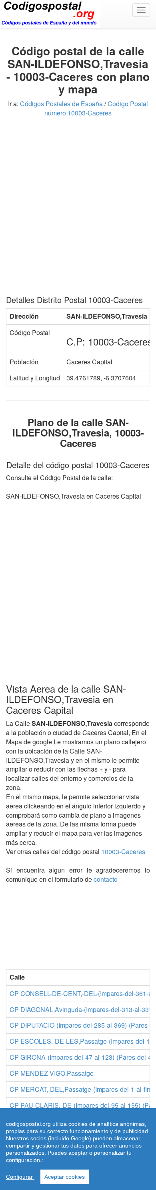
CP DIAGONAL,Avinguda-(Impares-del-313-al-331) (82, 1009)
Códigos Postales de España (61, 103)
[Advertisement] (78, 209)
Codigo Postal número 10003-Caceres (96, 108)
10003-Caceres (123, 851)
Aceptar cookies (64, 1177)
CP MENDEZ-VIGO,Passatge (52, 1073)
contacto (106, 879)
